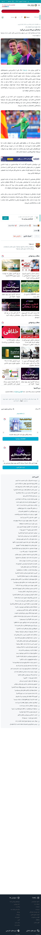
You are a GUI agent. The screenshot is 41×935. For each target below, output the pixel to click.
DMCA (37, 920)
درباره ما (37, 909)
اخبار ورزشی (17, 904)
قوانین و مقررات (18, 392)
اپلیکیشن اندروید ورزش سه (8, 5)
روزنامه (18, 915)
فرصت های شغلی (35, 915)
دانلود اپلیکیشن (35, 902)
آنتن (19, 920)
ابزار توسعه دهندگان (34, 912)
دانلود (5, 218)
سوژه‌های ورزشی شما (15, 902)
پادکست (18, 907)
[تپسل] (2, 158)
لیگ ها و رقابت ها (15, 909)
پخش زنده (17, 925)
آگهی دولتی (36, 922)
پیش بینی (17, 922)
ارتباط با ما (36, 904)
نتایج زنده (17, 917)
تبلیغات (37, 907)
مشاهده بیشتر (20, 413)
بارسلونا (25, 70)
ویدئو (18, 912)
